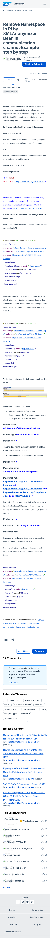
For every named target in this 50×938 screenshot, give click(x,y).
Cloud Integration (10, 92)
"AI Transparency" (30, 709)
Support (37, 924)
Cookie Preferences (12, 932)
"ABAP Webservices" (32, 700)
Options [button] (23, 68)
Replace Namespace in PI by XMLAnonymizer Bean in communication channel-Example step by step (23, 623)
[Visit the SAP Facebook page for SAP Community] (18, 902)
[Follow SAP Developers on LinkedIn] (32, 902)
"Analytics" (24, 714)
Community (19, 4)
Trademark (12, 924)
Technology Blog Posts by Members (19, 10)
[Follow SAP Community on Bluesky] (23, 902)
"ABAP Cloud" (14, 700)
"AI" (43, 709)
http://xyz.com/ (35, 266)
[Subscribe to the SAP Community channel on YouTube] (27, 902)
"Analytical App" (10, 714)
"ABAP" (6, 705)
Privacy (12, 910)
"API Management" (11, 718)
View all (6, 888)
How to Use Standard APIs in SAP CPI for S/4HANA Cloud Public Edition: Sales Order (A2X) (23, 753)
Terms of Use (37, 910)
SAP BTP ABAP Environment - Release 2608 (24, 784)
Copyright (12, 917)
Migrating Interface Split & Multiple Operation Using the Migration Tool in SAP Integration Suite (24, 772)
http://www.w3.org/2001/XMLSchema (30, 251)
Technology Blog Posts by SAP (19, 779)
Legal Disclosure (37, 917)
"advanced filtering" (11, 709)
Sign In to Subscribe (34, 64)
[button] (13, 84)
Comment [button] (40, 651)
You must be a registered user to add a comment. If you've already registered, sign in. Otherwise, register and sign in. (24, 673)
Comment (13, 682)
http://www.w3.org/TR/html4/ (29, 181)
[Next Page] (27, 722)
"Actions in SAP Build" (22, 705)
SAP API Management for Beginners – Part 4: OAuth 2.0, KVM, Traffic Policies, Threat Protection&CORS (24, 796)
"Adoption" (38, 705)
